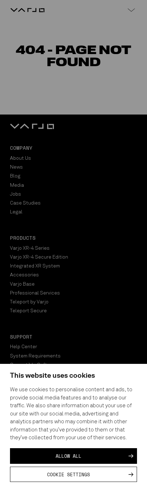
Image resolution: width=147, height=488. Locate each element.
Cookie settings (68, 474)
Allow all (68, 456)
